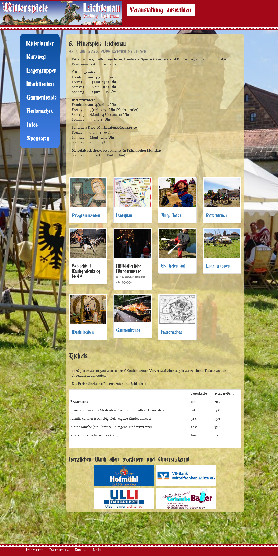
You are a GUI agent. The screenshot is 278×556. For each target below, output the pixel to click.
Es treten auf (173, 266)
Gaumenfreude (41, 97)
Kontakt (81, 550)
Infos (32, 125)
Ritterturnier (40, 43)
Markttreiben (40, 84)
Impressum (34, 550)
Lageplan (124, 215)
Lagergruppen (41, 70)
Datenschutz (59, 550)
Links (97, 550)
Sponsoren (37, 138)
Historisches (39, 111)
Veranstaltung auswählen (160, 10)
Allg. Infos (171, 215)
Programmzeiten (86, 215)
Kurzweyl (36, 57)
